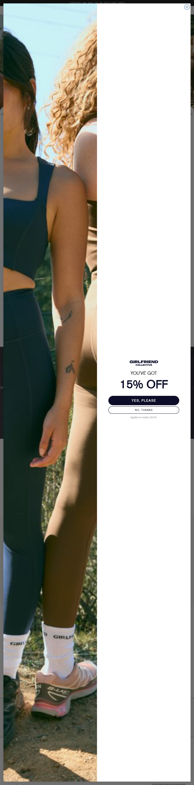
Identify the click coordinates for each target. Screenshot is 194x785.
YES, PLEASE (144, 400)
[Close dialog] (186, 7)
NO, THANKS (144, 409)
